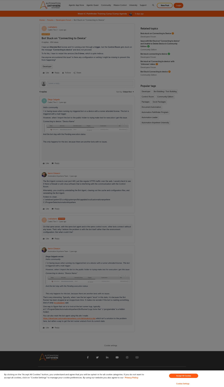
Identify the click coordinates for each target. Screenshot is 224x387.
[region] (112, 378)
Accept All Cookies (183, 376)
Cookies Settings (182, 384)
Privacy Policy (131, 378)
